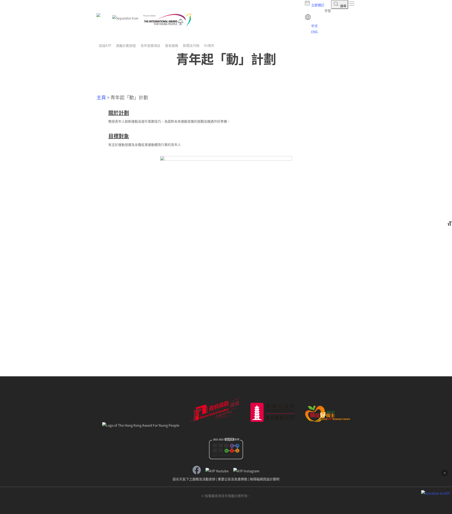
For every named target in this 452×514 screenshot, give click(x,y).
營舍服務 (171, 45)
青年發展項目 (150, 45)
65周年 (209, 45)
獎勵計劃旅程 (126, 45)
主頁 (101, 97)
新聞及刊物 (191, 45)
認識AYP (105, 45)
